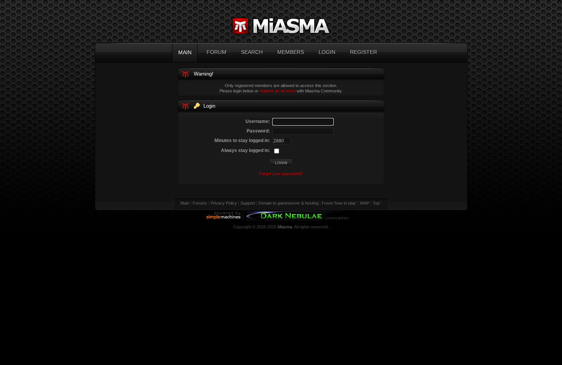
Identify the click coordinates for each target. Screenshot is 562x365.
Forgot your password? (281, 173)
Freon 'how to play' (339, 203)
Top (376, 203)
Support (247, 203)
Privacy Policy (224, 203)
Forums (200, 203)
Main (184, 203)
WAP (364, 203)
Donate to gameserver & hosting (288, 203)
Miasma (285, 226)
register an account (278, 91)
